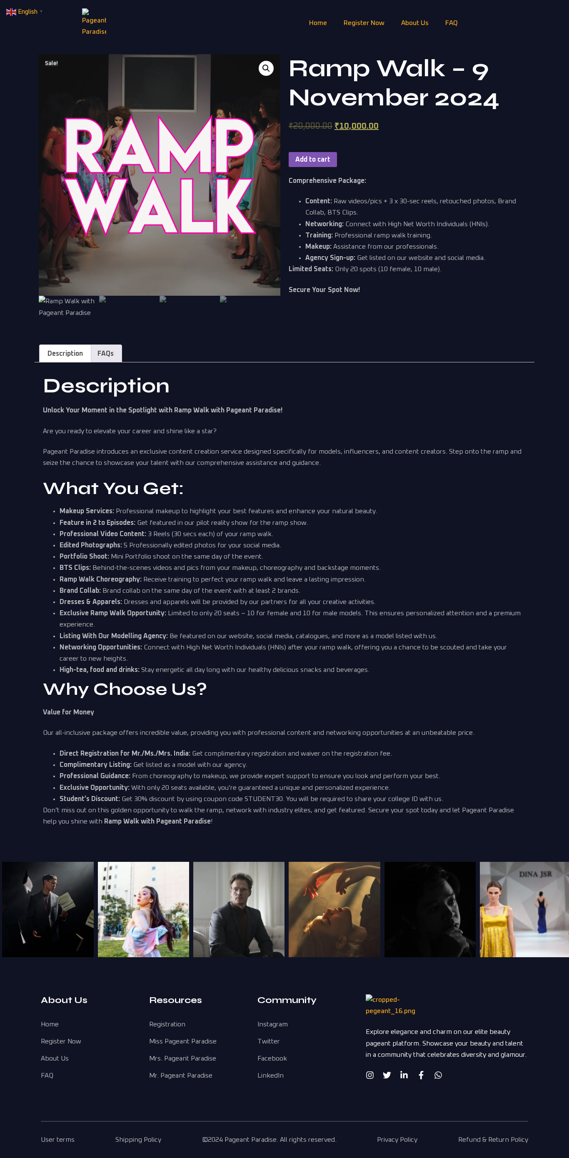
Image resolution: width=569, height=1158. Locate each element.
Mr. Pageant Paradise (180, 1075)
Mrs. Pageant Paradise (182, 1058)
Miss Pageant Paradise (183, 1041)
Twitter (268, 1041)
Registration (167, 1024)
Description (65, 353)
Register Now (364, 23)
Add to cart (312, 159)
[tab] (65, 353)
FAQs (105, 353)
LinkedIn (270, 1075)
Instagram (272, 1024)
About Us (415, 23)
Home (318, 23)
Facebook (272, 1058)
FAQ (451, 23)
